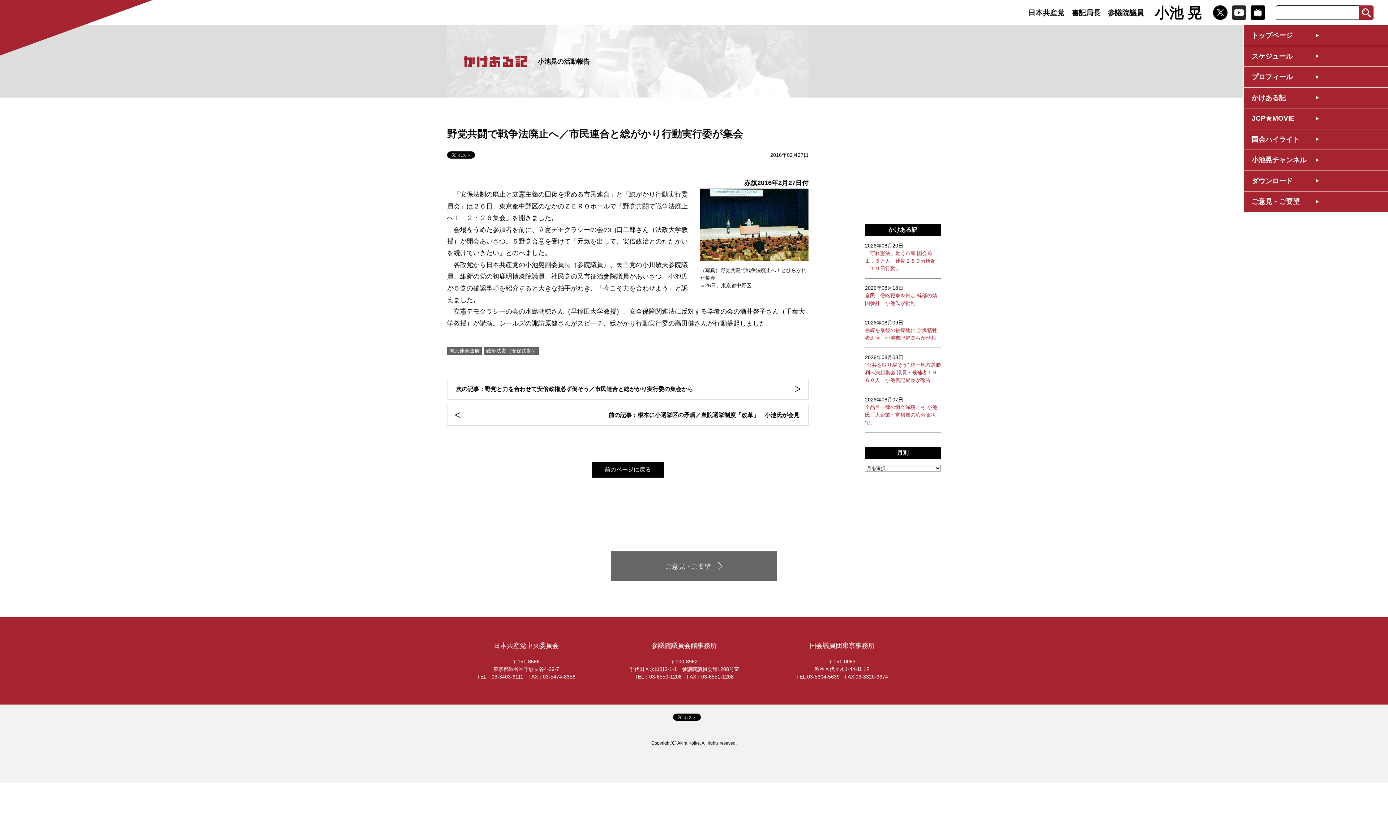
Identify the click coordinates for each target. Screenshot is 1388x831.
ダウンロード (1272, 181)
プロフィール (1272, 77)
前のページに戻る (628, 469)
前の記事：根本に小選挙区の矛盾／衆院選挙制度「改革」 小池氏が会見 (704, 415)
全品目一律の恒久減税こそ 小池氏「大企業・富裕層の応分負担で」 (901, 411)
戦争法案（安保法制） (511, 351)
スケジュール (1272, 56)
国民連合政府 (464, 351)
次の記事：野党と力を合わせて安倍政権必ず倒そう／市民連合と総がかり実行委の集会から (574, 389)
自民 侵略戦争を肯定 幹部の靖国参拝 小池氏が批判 (901, 295)
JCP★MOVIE (1273, 118)
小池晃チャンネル (1279, 160)
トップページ (1272, 35)
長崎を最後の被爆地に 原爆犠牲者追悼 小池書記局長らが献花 (901, 330)
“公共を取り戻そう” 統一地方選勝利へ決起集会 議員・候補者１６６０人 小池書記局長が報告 (903, 368)
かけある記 (1269, 98)
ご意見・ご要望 (1276, 201)
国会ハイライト (1276, 139)
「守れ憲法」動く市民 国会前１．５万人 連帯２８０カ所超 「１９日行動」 (900, 257)
